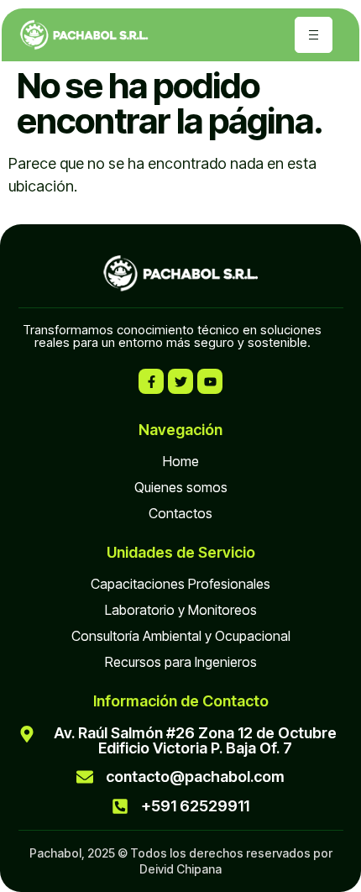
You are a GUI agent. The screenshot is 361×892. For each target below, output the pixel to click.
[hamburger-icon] (313, 35)
